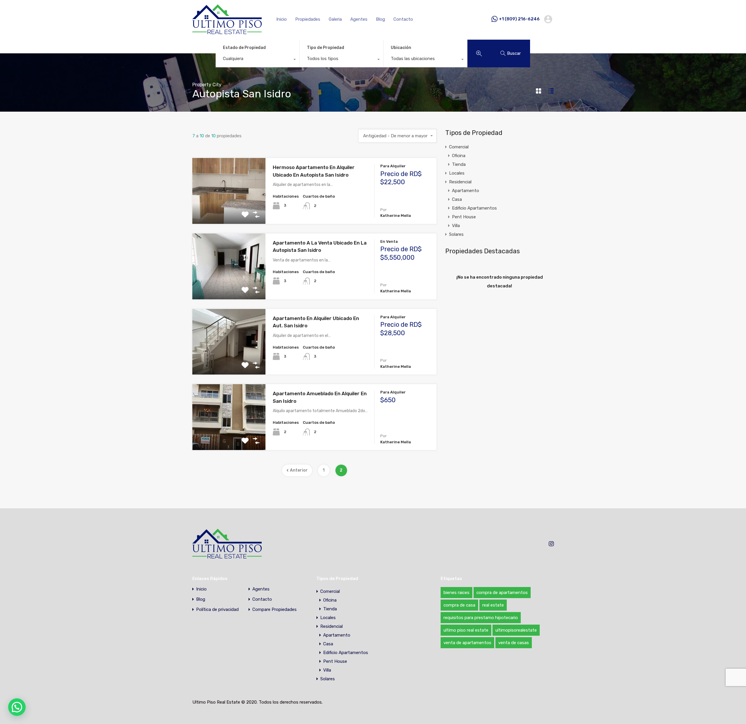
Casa (457, 199)
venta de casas (513, 642)
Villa (456, 225)
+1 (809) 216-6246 (519, 19)
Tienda (459, 164)
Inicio (281, 19)
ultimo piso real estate (466, 630)
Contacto (403, 19)
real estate (493, 605)
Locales (457, 173)
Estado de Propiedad (244, 47)
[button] (17, 707)
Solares (456, 234)
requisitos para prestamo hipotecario (481, 617)
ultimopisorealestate (516, 630)
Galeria (335, 19)
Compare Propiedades (274, 609)
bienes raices (456, 592)
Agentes (358, 19)
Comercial (459, 147)
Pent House (464, 216)
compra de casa (459, 605)
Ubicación (401, 47)
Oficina (458, 155)
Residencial (460, 181)
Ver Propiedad (228, 210)
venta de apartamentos (467, 642)
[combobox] (257, 60)
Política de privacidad (217, 609)
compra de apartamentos (502, 592)
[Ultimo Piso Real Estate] (227, 31)
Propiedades (307, 19)
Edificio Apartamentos (474, 208)
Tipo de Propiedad (325, 47)
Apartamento (465, 190)
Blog (380, 19)
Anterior (299, 470)
